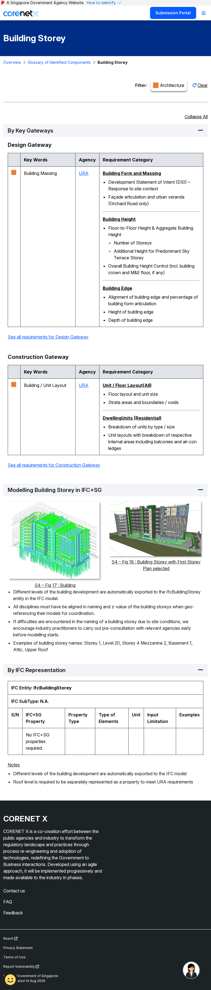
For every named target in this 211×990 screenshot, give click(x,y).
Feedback (13, 912)
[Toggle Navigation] (203, 13)
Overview (12, 62)
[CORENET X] (20, 13)
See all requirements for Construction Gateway (54, 465)
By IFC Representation (37, 670)
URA (83, 173)
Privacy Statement (18, 948)
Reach (8, 938)
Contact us (14, 890)
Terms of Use (14, 957)
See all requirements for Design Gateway (48, 337)
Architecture (172, 85)
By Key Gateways (30, 130)
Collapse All (196, 116)
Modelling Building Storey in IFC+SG (55, 490)
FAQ (7, 901)
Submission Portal (173, 12)
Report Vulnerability (19, 966)
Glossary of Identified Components (59, 62)
